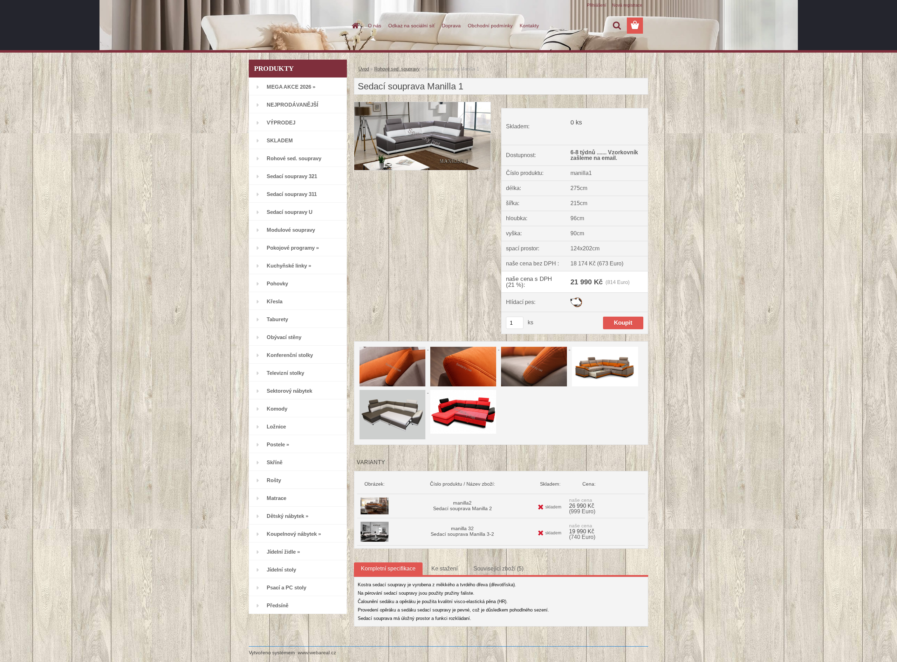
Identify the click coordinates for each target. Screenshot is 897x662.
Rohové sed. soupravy (397, 69)
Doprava (451, 25)
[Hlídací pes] (576, 300)
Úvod (363, 69)
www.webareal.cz (317, 652)
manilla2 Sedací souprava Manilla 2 (462, 505)
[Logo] (297, 25)
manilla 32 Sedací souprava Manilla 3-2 (462, 531)
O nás (374, 25)
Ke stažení (444, 569)
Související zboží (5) (498, 569)
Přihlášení (596, 5)
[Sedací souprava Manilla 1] (422, 105)
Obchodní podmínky (490, 25)
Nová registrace (627, 5)
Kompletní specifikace (388, 569)
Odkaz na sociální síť (411, 25)
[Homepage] (355, 26)
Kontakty (529, 25)
